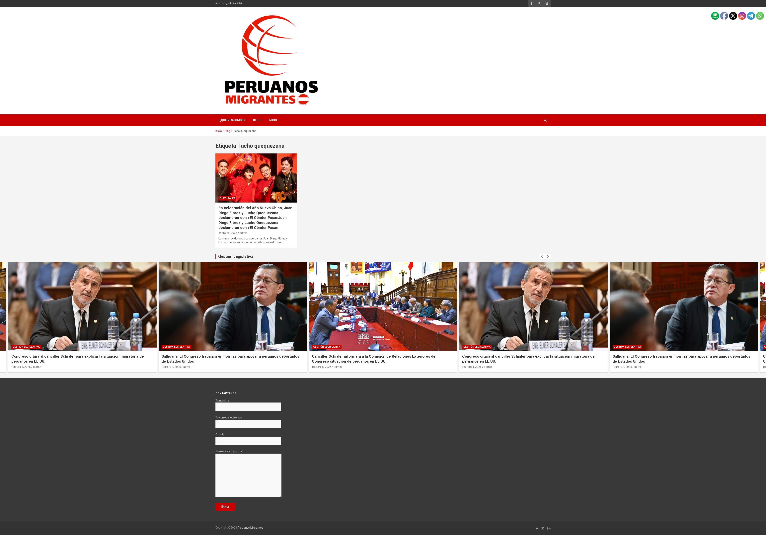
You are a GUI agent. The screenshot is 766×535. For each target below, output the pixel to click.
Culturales (227, 198)
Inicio (272, 120)
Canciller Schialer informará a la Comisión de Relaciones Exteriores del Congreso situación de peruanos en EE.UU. (224, 359)
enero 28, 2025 (227, 232)
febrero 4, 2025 (21, 366)
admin (244, 232)
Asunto (220, 434)
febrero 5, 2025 (171, 366)
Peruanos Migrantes (250, 527)
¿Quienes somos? (232, 120)
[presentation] (542, 256)
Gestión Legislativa (235, 256)
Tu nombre (222, 400)
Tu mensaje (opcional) (229, 451)
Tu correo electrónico (228, 417)
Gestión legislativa (25, 346)
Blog (257, 120)
